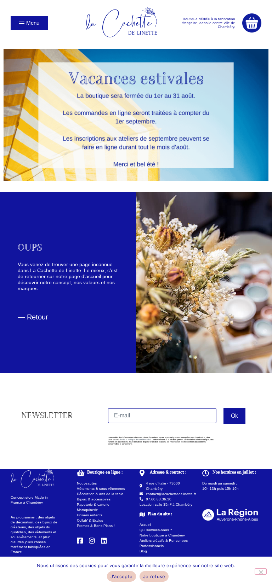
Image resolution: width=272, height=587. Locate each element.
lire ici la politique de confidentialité (135, 440)
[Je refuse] (261, 571)
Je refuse (154, 576)
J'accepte (121, 576)
